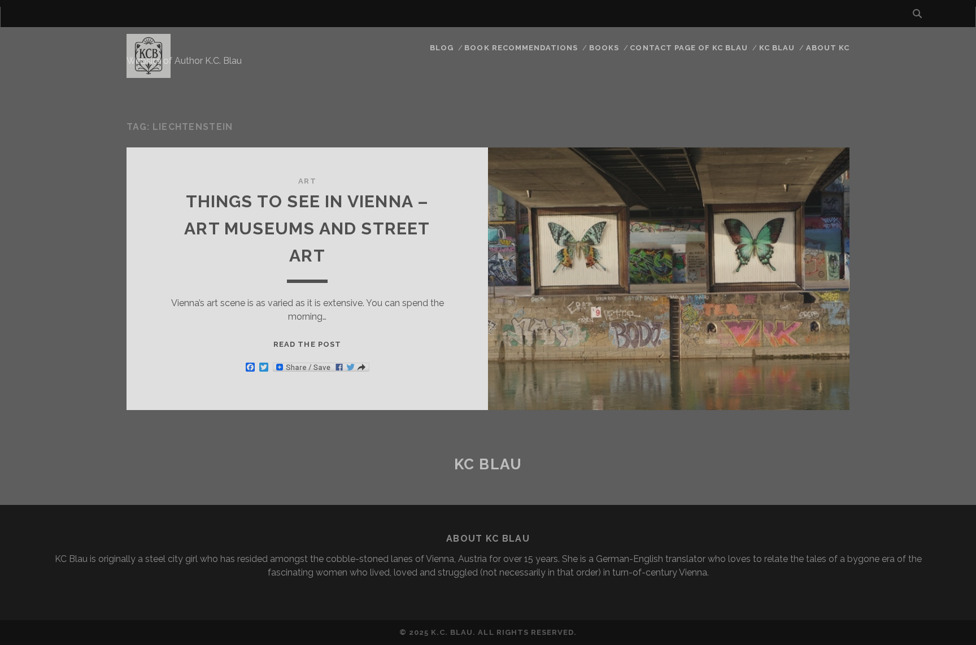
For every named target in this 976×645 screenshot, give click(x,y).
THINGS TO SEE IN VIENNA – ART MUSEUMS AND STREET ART (307, 228)
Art (307, 181)
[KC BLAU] (149, 72)
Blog (442, 47)
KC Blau (777, 47)
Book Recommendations (521, 47)
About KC (827, 47)
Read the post (307, 344)
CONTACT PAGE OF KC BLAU (689, 47)
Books (604, 47)
